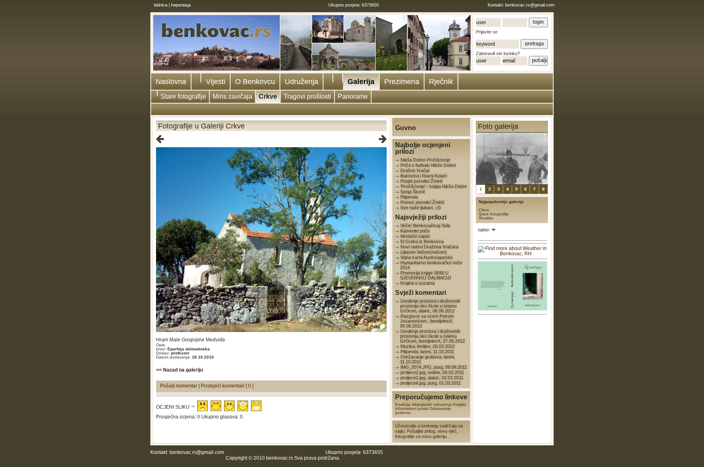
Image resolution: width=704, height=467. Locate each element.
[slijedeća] (382, 139)
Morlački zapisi (415, 236)
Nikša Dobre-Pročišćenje (425, 159)
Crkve (268, 96)
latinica (160, 4)
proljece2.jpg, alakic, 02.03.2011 (431, 377)
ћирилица (181, 4)
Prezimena (401, 81)
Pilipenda (409, 197)
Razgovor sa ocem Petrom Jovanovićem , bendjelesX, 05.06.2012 (427, 321)
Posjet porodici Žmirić (421, 181)
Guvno (405, 127)
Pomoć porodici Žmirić (422, 202)
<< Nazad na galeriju (179, 370)
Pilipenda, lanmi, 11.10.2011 (427, 351)
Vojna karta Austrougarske (426, 257)
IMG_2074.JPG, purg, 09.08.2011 (433, 367)
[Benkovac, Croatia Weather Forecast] (512, 254)
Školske (486, 218)
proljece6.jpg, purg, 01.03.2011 (430, 383)
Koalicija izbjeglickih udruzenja (423, 404)
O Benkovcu (255, 81)
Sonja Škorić (412, 191)
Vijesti (215, 81)
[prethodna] (160, 139)
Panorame (353, 96)
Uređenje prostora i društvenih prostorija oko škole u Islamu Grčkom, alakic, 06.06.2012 (430, 306)
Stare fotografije (183, 96)
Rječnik (441, 81)
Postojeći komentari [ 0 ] (227, 386)
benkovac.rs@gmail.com (529, 4)
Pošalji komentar (179, 386)
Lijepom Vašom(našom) (423, 252)
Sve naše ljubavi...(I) (420, 207)
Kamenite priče (415, 230)
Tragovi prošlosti (307, 96)
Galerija (361, 81)
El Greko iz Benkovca (422, 241)
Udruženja (301, 81)
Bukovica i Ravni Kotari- (424, 175)
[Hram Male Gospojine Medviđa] (271, 330)
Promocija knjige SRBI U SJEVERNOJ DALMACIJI (425, 275)
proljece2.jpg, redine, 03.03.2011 (432, 372)
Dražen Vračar (415, 170)
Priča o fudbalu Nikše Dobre (428, 165)
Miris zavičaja (232, 96)
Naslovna (171, 81)
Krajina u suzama (417, 283)
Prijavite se (486, 31)
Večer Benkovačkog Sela (425, 225)
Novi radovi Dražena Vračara (429, 246)
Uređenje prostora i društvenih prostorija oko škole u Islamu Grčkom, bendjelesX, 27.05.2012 (432, 336)
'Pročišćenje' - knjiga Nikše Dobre (433, 186)
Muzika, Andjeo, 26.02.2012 (427, 346)
